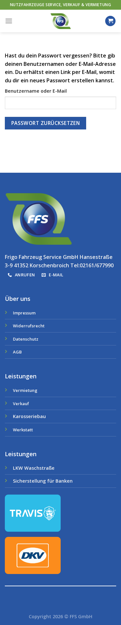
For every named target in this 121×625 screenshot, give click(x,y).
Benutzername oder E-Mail (36, 91)
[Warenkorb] (110, 21)
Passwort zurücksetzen (45, 123)
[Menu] (9, 21)
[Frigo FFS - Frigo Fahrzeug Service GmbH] (61, 21)
